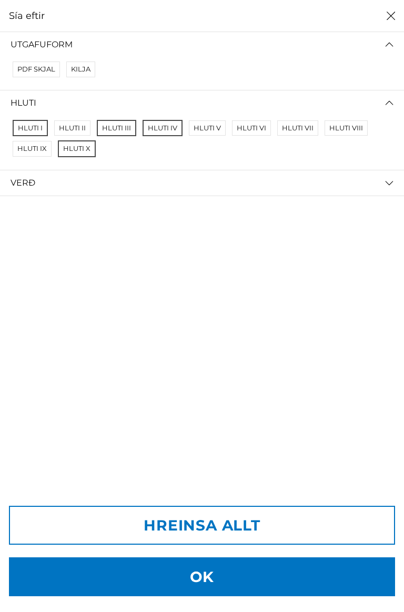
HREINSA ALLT (202, 525)
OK (202, 577)
